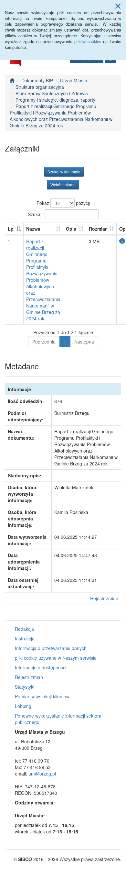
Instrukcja (25, 638)
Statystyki (24, 687)
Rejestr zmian (104, 598)
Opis (71, 228)
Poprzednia (44, 341)
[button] (118, 6)
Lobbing (23, 706)
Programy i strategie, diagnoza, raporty (55, 99)
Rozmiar (98, 228)
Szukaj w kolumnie (63, 171)
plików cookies (87, 41)
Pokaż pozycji (63, 203)
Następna (84, 341)
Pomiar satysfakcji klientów (42, 696)
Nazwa (33, 228)
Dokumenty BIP (37, 80)
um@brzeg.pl (42, 773)
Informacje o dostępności (40, 667)
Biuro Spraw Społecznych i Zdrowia (52, 93)
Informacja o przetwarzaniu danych (51, 648)
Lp (11, 228)
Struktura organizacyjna (40, 87)
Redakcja (24, 629)
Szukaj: (35, 214)
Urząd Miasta (73, 80)
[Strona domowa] (12, 80)
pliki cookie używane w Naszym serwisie (56, 658)
